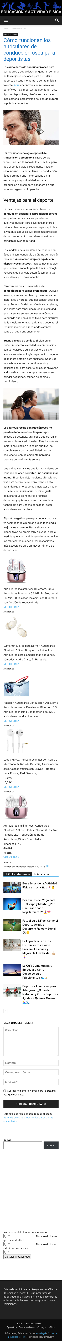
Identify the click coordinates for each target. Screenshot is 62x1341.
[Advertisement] (31, 1188)
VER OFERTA (11, 607)
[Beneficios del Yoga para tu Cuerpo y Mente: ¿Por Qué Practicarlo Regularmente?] (12, 904)
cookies (24, 1336)
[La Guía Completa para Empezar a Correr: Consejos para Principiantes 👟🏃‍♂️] (12, 970)
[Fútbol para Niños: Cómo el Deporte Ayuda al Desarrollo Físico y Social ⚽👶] (12, 925)
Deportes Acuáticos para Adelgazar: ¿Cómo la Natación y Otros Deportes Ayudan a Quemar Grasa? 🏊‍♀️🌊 (40, 994)
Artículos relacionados (18, 874)
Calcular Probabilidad (17, 1256)
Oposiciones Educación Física (21, 1327)
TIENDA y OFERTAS (33, 1323)
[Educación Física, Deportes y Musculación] (31, 8)
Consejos (41, 1327)
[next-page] (11, 1011)
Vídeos (52, 1327)
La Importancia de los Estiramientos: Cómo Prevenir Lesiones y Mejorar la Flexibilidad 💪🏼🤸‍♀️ (38, 949)
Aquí (16, 85)
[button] (5, 20)
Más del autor (42, 874)
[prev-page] (5, 1011)
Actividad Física (19, 28)
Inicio (5, 28)
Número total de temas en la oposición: (26, 1232)
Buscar (7, 1139)
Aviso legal (40, 1333)
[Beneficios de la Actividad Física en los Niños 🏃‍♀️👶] (12, 887)
